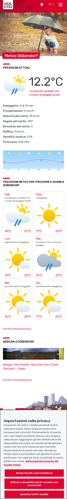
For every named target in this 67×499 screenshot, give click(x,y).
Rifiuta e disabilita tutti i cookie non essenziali (34, 484)
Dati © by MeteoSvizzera (17, 328)
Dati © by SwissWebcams (17, 380)
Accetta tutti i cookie (34, 494)
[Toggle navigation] (60, 4)
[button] (42, 4)
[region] (33, 454)
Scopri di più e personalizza (34, 473)
